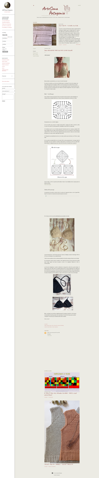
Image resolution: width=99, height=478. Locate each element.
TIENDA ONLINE (39, 17)
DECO (3, 68)
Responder (49, 335)
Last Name (4, 44)
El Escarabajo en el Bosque (7, 27)
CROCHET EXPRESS (36, 56)
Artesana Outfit (35, 53)
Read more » (78, 44)
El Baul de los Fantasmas (6, 24)
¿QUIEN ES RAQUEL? (6, 22)
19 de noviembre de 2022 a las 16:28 (54, 332)
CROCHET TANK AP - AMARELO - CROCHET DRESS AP (58, 464)
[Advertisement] (62, 360)
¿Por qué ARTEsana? (6, 20)
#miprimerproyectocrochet (47, 17)
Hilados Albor (67, 17)
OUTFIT (3, 66)
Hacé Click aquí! (47, 184)
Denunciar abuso (5, 81)
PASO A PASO (55, 17)
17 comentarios (50, 397)
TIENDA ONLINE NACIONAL (5, 70)
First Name (4, 41)
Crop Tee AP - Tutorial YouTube (68, 26)
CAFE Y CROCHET (35, 54)
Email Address (5, 38)
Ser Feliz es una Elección (6, 25)
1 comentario (64, 44)
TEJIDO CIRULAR (5, 64)
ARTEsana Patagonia (7, 10)
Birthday (3, 47)
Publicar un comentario (51, 466)
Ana (48, 332)
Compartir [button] (60, 44)
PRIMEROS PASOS (61, 17)
